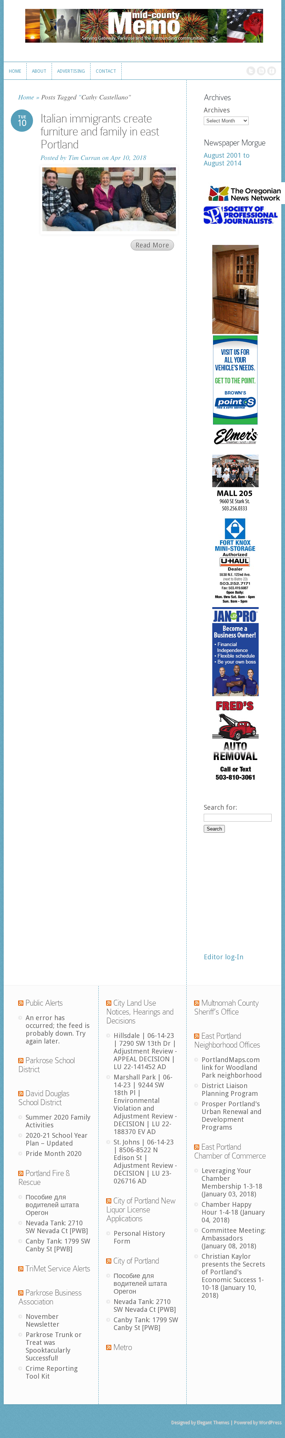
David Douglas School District (43, 1098)
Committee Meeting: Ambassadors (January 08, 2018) (234, 1238)
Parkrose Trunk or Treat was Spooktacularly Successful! (54, 1346)
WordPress (270, 1422)
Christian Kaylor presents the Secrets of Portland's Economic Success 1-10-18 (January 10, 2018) (233, 1275)
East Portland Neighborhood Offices (227, 1040)
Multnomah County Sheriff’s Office (226, 1007)
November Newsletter (42, 1320)
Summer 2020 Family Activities (58, 1121)
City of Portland (136, 1260)
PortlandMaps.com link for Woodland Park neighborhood (232, 1067)
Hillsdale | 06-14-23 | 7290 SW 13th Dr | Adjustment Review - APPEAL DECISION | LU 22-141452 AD (145, 1051)
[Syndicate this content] (20, 1003)
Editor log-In (223, 957)
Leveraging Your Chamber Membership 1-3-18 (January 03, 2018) (232, 1182)
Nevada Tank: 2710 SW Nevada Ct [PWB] (57, 1227)
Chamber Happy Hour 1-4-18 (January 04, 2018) (233, 1212)
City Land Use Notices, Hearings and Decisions (139, 1011)
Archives (217, 110)
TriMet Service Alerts (57, 1268)
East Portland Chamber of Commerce (230, 1151)
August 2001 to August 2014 (227, 159)
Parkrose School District (46, 1065)
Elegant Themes (213, 1422)
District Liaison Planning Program (230, 1089)
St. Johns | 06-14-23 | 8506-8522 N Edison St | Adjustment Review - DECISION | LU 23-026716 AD (145, 1161)
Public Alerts (44, 1003)
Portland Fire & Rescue (43, 1178)
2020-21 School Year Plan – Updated (57, 1139)
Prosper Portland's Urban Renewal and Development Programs (232, 1115)
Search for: (220, 807)
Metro (122, 1347)
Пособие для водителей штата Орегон (52, 1204)
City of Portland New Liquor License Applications (141, 1209)
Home (26, 96)
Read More (152, 245)
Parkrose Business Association (50, 1297)
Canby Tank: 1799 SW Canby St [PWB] (58, 1245)
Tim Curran (84, 157)
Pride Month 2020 (54, 1153)
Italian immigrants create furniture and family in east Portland (99, 131)
